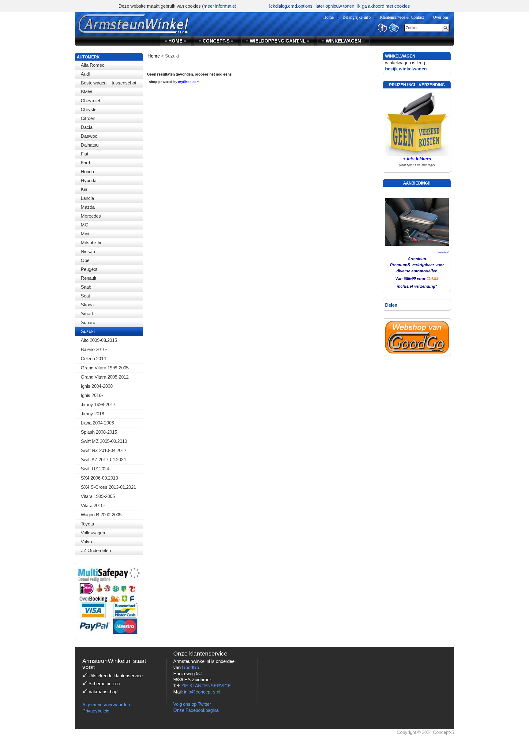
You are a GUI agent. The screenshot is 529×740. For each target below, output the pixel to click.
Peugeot (89, 269)
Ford (85, 162)
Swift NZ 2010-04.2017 (103, 450)
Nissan (88, 251)
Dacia (86, 127)
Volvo (86, 541)
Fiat (84, 153)
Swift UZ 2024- (96, 468)
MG (84, 224)
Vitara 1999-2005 (98, 496)
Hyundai (89, 180)
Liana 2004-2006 (97, 422)
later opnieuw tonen (335, 6)
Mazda (88, 207)
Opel (85, 260)
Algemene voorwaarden (106, 704)
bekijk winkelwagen (406, 68)
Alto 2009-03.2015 (99, 340)
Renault (88, 278)
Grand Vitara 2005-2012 (105, 376)
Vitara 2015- (93, 505)
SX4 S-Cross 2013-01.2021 (108, 487)
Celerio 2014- (94, 358)
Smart (87, 313)
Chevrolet (90, 100)
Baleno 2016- (94, 349)
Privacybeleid (95, 710)
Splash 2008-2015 (99, 432)
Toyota (87, 523)
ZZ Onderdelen (96, 550)
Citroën (88, 118)
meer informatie (219, 6)
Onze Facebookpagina (196, 710)
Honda (87, 171)
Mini (85, 233)
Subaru (88, 322)
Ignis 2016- (92, 395)
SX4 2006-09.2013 (99, 477)
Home (175, 40)
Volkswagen (93, 532)
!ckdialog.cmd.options (291, 6)
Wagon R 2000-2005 (101, 514)
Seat (85, 295)
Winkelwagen (343, 40)
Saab (86, 287)
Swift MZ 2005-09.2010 (104, 441)
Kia (84, 189)
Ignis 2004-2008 (97, 386)
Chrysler (89, 109)
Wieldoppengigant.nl (277, 40)
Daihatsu (90, 145)
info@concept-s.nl (202, 691)
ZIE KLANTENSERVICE (206, 685)
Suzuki (88, 331)
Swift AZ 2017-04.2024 (103, 459)
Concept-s (216, 40)
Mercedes (91, 216)
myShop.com (189, 82)
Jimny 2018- (93, 413)
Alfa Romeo (92, 65)
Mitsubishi (91, 242)
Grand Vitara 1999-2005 (105, 367)
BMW (86, 91)
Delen (391, 305)
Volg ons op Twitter (192, 704)
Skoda (87, 304)
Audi (85, 74)
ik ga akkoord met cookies (383, 6)
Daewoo (89, 136)
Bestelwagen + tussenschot (108, 82)
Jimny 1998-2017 (98, 404)
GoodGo (190, 667)
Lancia (87, 198)
